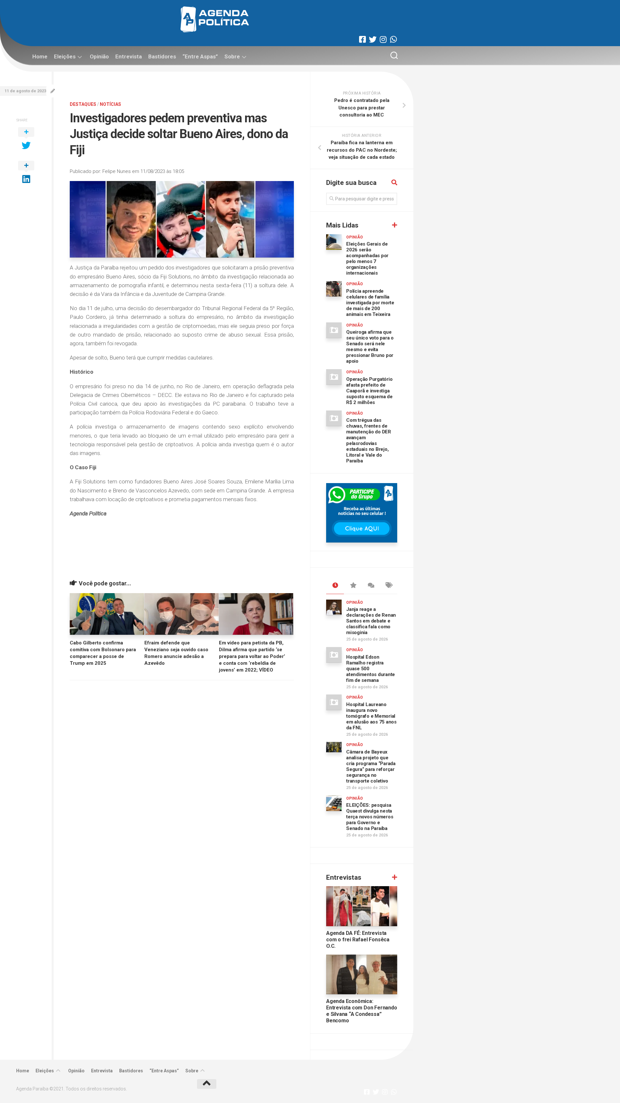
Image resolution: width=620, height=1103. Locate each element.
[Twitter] (373, 39)
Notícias (110, 104)
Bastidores (162, 56)
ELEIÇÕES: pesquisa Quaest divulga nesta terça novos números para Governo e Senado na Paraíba (369, 816)
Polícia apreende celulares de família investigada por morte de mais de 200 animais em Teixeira (370, 302)
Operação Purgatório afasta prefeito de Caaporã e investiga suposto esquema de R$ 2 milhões (369, 390)
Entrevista (128, 56)
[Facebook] (362, 39)
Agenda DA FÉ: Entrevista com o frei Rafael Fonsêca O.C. (357, 939)
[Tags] (388, 585)
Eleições (65, 56)
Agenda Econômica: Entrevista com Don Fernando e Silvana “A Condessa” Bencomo (361, 1011)
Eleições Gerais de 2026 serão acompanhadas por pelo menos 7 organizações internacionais (367, 258)
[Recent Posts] (335, 585)
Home (39, 56)
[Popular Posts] (353, 585)
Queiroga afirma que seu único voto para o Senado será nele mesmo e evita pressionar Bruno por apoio (370, 346)
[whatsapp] (393, 39)
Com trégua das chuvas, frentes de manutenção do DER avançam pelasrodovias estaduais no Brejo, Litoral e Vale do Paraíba (368, 440)
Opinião (99, 56)
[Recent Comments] (370, 585)
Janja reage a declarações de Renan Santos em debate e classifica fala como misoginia (371, 620)
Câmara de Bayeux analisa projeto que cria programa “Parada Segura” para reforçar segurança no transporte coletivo (371, 766)
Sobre (232, 56)
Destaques (83, 104)
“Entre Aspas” (200, 56)
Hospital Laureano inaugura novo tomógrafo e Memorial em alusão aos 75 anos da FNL (371, 716)
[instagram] (383, 39)
